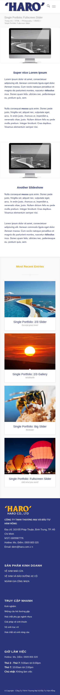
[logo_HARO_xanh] (18, 514)
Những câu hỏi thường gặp (17, 611)
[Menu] (54, 6)
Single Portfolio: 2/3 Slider (30, 322)
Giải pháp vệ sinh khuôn (15, 622)
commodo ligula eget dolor (41, 83)
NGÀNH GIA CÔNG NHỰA (16, 581)
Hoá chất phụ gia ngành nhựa (18, 616)
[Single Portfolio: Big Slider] (29, 404)
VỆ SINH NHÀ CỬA (13, 571)
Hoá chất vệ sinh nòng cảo (16, 632)
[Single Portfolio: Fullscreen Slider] (29, 456)
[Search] (47, 6)
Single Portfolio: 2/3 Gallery (29, 374)
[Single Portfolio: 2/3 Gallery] (29, 351)
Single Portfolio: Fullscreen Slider (23, 17)
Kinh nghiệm (10, 606)
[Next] (57, 45)
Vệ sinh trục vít (11, 627)
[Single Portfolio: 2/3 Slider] (29, 299)
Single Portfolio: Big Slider (30, 426)
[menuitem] (47, 6)
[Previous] (3, 45)
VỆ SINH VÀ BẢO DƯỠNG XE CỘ (20, 576)
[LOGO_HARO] (24, 6)
